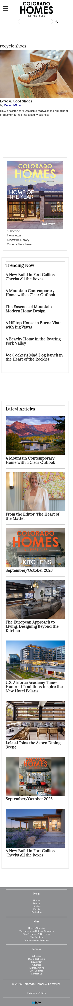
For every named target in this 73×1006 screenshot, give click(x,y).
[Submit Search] (55, 21)
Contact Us (36, 974)
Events (36, 909)
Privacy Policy (36, 993)
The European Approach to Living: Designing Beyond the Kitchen (32, 626)
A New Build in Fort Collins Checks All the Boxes (30, 276)
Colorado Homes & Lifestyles (36, 9)
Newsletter (14, 235)
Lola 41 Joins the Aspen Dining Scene (33, 745)
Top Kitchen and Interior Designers (36, 931)
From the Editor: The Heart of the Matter (32, 516)
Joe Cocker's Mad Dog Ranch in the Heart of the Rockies (34, 357)
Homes (36, 900)
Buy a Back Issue (36, 959)
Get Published (36, 971)
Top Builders (36, 937)
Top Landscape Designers (36, 940)
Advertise (36, 965)
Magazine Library (18, 239)
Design (36, 903)
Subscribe (13, 231)
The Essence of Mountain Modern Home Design (29, 308)
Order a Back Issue (19, 244)
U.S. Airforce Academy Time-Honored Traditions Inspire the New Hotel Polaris (34, 687)
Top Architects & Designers (36, 934)
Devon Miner (12, 105)
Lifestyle (37, 906)
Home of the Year (36, 928)
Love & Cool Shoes (16, 101)
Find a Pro (36, 912)
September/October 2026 (29, 570)
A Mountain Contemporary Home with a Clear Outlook (30, 292)
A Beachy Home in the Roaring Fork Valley (33, 341)
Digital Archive (36, 968)
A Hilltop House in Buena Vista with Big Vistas (34, 325)
